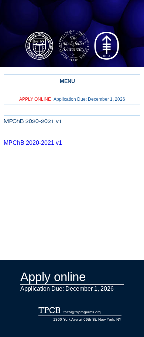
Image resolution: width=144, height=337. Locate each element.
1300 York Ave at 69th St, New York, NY (87, 319)
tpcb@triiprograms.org (82, 312)
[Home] (72, 15)
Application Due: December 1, (72, 99)
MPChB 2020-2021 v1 (33, 143)
